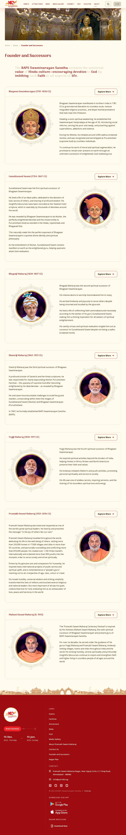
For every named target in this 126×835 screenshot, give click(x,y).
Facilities (87, 4)
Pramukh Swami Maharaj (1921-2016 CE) (30, 514)
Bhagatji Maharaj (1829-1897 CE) (26, 274)
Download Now (60, 826)
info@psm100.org (60, 779)
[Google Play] (85, 804)
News (48, 4)
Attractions (37, 4)
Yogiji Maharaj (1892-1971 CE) (24, 437)
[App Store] (85, 812)
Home (7, 45)
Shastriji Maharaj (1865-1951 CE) (26, 355)
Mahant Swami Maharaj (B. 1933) (26, 615)
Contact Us (54, 749)
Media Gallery (58, 4)
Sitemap (87, 791)
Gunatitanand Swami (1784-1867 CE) (28, 176)
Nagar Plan (54, 759)
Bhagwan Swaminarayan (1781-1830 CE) (30, 91)
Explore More (104, 91)
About (97, 4)
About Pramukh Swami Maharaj (62, 744)
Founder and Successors (59, 754)
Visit (79, 4)
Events (26, 4)
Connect (70, 4)
